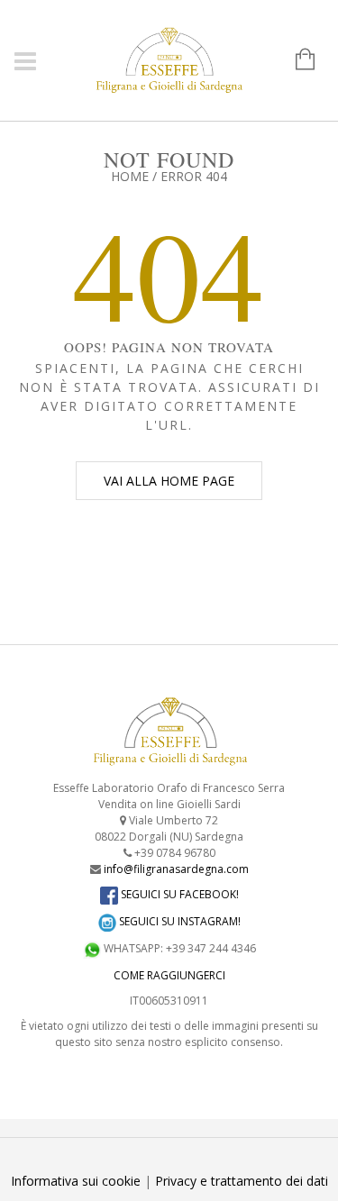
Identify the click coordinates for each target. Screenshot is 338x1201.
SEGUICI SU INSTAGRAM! (178, 921)
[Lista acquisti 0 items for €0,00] (296, 60)
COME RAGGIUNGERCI (169, 975)
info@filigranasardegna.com (176, 869)
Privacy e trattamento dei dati (241, 1180)
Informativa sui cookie (76, 1180)
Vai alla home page (169, 480)
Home (130, 176)
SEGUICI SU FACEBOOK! (178, 894)
